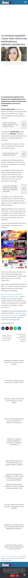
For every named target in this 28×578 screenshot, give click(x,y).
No (17, 575)
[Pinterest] (11, 328)
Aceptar (12, 575)
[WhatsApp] (15, 328)
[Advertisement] (14, 19)
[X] (7, 328)
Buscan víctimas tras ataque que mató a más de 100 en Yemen (6, 337)
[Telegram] (19, 328)
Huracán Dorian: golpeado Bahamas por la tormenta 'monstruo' (21, 337)
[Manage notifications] (24, 574)
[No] (26, 572)
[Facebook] (3, 328)
